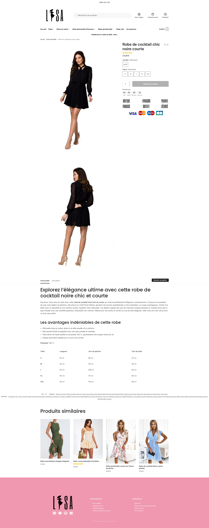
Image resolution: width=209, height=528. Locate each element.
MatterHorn (49, 396)
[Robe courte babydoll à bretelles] (88, 439)
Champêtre (11, 396)
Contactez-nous (153, 17)
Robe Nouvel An (148, 394)
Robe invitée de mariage (191, 396)
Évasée (29, 396)
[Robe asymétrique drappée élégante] (55, 439)
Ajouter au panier (150, 84)
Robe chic (79, 394)
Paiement (165, 17)
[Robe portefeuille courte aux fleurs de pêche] (121, 441)
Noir (125, 64)
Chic (16, 396)
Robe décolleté (51, 39)
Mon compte (139, 17)
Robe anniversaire (61, 394)
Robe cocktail (86, 394)
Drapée (24, 396)
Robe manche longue (131, 394)
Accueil (42, 39)
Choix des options (55, 469)
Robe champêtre (71, 394)
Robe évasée (109, 394)
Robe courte (94, 394)
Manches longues (41, 396)
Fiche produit (44, 281)
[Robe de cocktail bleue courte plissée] (154, 441)
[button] (127, 53)
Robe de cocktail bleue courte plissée (151, 467)
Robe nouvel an (203, 396)
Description (56, 281)
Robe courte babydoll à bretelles (86, 461)
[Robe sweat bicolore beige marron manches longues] (167, 44)
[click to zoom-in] (78, 100)
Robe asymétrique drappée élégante (54, 461)
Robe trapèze (156, 394)
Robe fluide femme (119, 394)
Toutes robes (164, 394)
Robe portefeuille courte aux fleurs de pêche (120, 467)
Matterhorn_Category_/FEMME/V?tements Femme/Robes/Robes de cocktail (74, 396)
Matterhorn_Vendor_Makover (155, 396)
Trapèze (109, 399)
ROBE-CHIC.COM (104, 2)
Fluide (33, 396)
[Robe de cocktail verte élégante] (165, 44)
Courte (20, 396)
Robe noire (140, 394)
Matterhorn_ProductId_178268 (117, 396)
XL (142, 74)
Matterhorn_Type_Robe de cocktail (136, 396)
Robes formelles (102, 399)
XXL (148, 74)
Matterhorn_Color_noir (102, 396)
